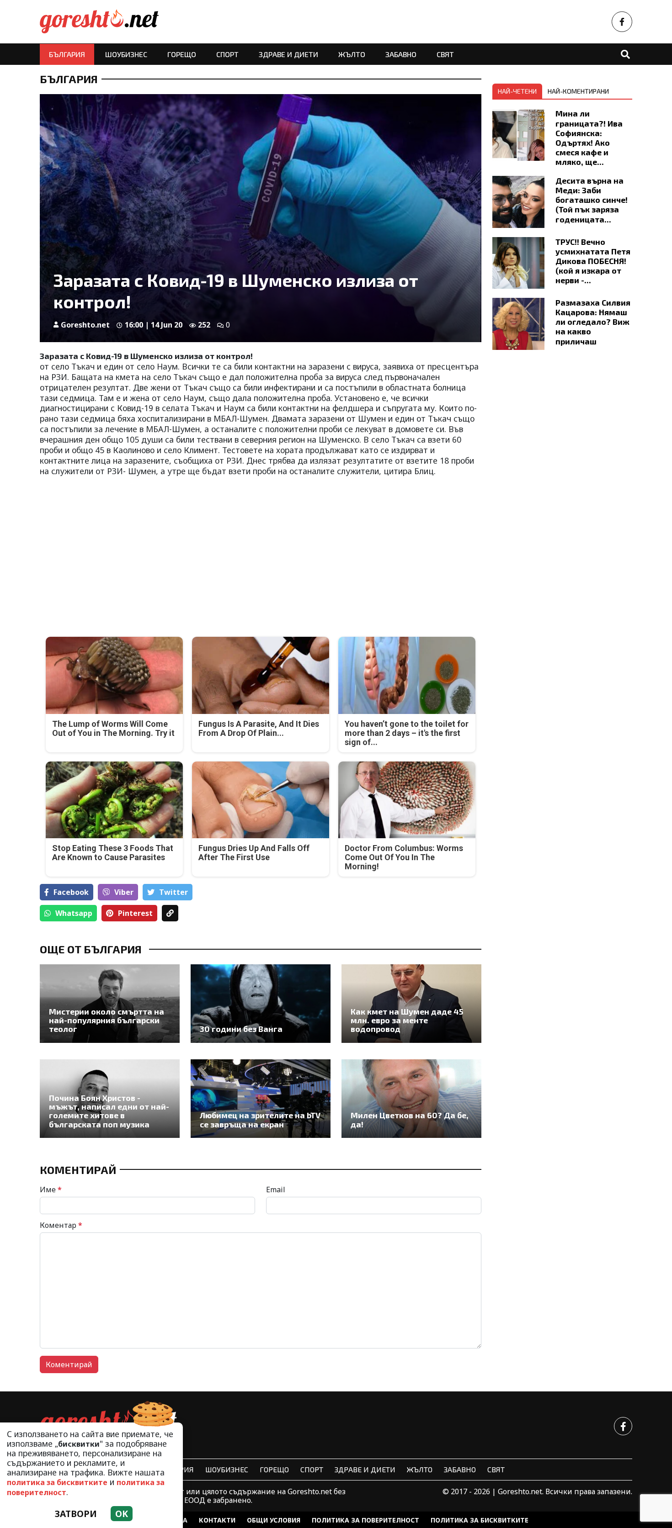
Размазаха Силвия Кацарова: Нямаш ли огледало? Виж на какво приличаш (592, 321)
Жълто (351, 54)
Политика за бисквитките (479, 1520)
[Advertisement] (147, 549)
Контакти (217, 1520)
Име (51, 1189)
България (67, 54)
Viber (123, 892)
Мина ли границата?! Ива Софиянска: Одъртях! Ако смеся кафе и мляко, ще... (589, 137)
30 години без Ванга (241, 1029)
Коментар (61, 1225)
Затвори (76, 1513)
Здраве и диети (288, 54)
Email (275, 1189)
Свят (445, 54)
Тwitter (173, 892)
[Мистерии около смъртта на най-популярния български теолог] (110, 1003)
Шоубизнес (126, 54)
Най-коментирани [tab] (578, 91)
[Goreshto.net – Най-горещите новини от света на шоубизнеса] (99, 21)
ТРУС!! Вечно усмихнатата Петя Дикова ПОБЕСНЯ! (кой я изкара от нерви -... (592, 261)
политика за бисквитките (57, 1482)
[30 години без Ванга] (261, 1003)
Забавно (400, 54)
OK (121, 1513)
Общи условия (273, 1520)
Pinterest (135, 913)
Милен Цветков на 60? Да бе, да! (410, 1120)
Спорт (227, 54)
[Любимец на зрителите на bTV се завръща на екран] (261, 1098)
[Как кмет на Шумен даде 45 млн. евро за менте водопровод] (411, 1003)
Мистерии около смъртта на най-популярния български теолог (106, 1020)
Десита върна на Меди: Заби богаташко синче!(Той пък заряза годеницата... (591, 199)
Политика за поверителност (365, 1520)
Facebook (71, 892)
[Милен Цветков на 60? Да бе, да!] (411, 1098)
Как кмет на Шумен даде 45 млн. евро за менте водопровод (407, 1020)
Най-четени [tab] (517, 91)
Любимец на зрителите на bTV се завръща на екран (260, 1120)
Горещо (181, 54)
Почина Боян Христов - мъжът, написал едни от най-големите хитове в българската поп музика (109, 1111)
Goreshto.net (85, 325)
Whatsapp (73, 913)
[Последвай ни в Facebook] (622, 21)
